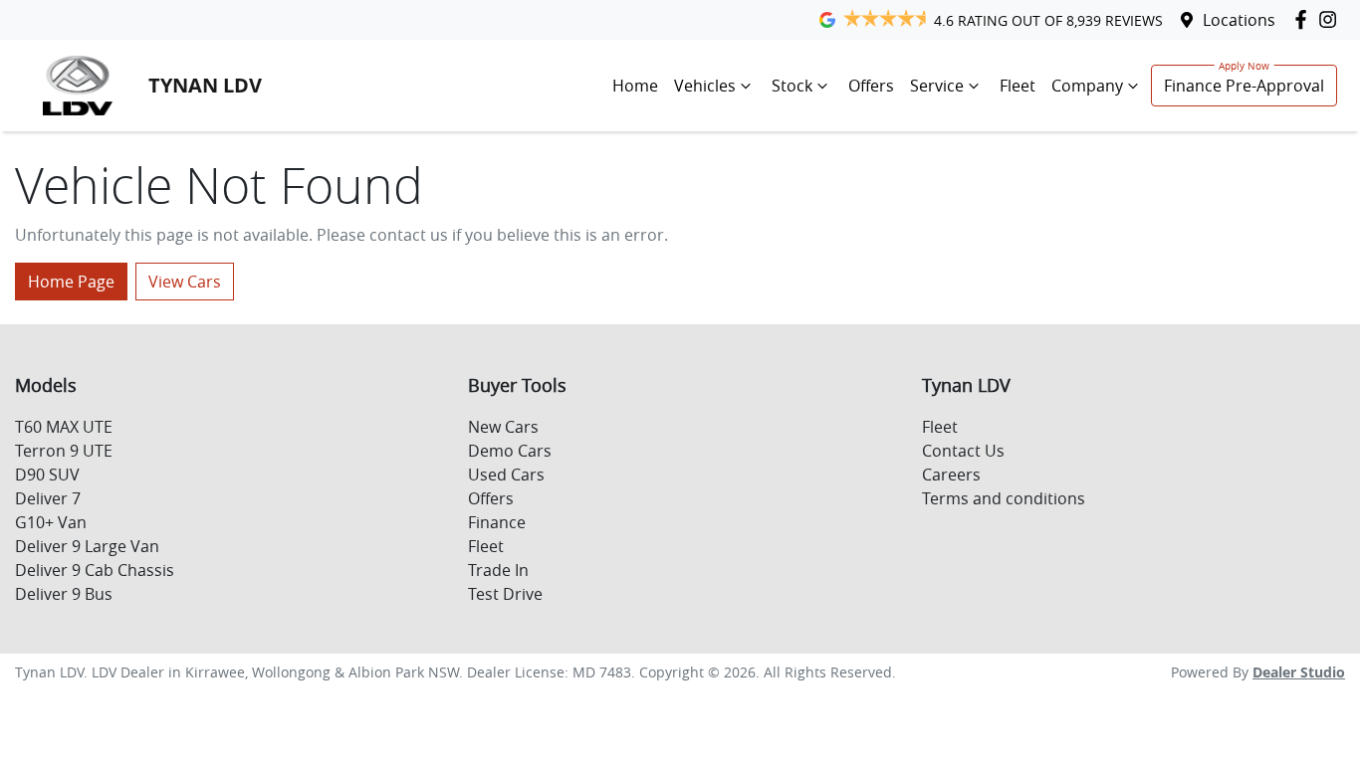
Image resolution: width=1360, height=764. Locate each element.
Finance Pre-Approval (1244, 85)
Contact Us (963, 451)
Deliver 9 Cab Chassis (94, 570)
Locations (1239, 20)
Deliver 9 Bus (64, 594)
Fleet (1017, 85)
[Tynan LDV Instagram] (1331, 19)
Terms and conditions (1003, 498)
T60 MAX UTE (64, 427)
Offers (871, 85)
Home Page (71, 281)
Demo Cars (510, 451)
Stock (792, 85)
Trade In (498, 570)
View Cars (184, 281)
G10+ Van (51, 522)
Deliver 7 (48, 498)
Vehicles (705, 85)
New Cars (503, 427)
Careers (951, 474)
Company (1087, 85)
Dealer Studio (1298, 672)
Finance (497, 522)
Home (635, 85)
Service (937, 85)
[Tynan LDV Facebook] (1304, 19)
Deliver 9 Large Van (87, 546)
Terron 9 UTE (64, 451)
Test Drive (505, 594)
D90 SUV (47, 474)
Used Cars (506, 474)
